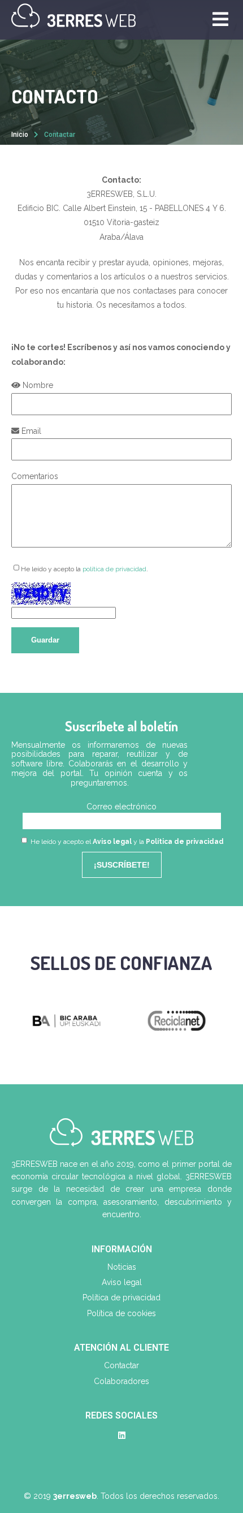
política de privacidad (114, 569)
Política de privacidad (185, 842)
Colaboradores (121, 1381)
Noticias (121, 1266)
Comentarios (34, 476)
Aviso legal (112, 842)
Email (30, 431)
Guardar (45, 640)
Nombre (36, 385)
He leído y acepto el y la (126, 842)
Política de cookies (121, 1313)
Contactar (121, 1365)
